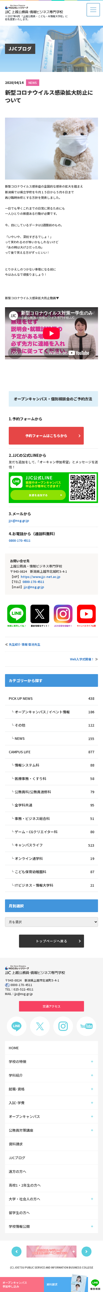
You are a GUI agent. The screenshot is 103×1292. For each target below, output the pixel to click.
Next (87, 1252)
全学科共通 (54, 804)
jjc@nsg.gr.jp (19, 520)
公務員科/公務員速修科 (54, 791)
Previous (17, 1252)
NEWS (32, 82)
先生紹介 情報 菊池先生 (24, 644)
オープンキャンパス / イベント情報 (54, 711)
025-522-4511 (24, 989)
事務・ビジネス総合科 (54, 818)
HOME (14, 1047)
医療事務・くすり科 (54, 778)
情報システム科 (54, 765)
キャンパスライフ (54, 844)
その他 (54, 725)
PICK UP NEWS (51, 698)
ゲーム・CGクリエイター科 (54, 831)
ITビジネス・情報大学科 (54, 885)
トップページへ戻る (51, 941)
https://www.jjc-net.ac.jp (40, 576)
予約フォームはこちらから (46, 435)
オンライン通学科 (54, 858)
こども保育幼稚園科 (54, 871)
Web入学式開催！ (82, 659)
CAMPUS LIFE (51, 751)
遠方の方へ (17, 1171)
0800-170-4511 (19, 540)
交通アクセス (51, 1006)
